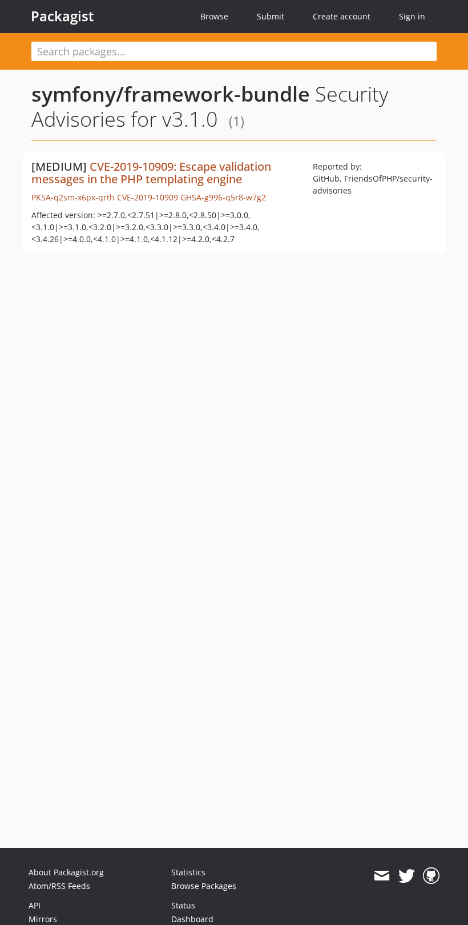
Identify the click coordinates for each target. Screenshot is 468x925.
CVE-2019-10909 (147, 197)
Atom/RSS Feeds (59, 885)
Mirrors (43, 919)
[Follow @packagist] (406, 876)
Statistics (188, 872)
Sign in (412, 16)
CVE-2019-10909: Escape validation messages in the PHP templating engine (151, 173)
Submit (270, 16)
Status (183, 905)
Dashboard (192, 919)
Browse (214, 16)
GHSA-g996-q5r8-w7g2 (223, 197)
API (35, 905)
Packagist (62, 16)
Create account (341, 16)
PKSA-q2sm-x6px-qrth (73, 197)
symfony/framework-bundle (170, 94)
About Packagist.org (66, 872)
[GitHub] (431, 876)
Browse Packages (203, 885)
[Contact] (381, 876)
